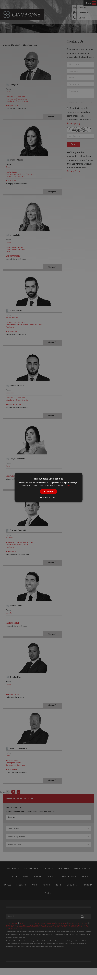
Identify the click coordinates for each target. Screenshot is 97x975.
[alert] (48, 487)
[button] (48, 497)
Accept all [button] (48, 491)
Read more (70, 485)
